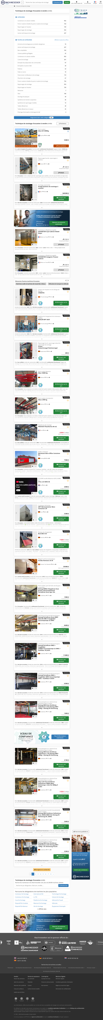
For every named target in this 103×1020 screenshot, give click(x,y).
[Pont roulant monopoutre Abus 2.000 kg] (26, 405)
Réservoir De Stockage (40, 903)
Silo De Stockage (38, 906)
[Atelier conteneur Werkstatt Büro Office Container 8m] (26, 459)
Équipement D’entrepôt (58, 906)
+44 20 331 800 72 (22, 958)
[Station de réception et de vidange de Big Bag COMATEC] (26, 297)
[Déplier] (42, 154)
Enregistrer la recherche (42, 870)
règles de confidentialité (37, 1017)
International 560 (38, 894)
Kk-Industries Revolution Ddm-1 (76, 967)
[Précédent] (16, 137)
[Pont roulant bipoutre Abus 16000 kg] (26, 379)
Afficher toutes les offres (62, 40)
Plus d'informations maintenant (60, 737)
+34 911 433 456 (21, 961)
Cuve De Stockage (20, 900)
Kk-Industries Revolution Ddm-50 (42, 967)
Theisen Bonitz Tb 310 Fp (59, 967)
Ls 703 (35, 897)
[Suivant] (35, 137)
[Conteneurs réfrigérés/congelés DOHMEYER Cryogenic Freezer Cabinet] (26, 263)
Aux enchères (62, 146)
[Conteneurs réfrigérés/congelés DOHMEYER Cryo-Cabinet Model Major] (26, 237)
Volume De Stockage (58, 897)
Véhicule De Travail (57, 900)
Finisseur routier (91, 967)
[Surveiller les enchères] (68, 131)
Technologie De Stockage (59, 894)
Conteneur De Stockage (22, 894)
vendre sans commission (80, 870)
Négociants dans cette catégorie (41, 117)
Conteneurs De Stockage (22, 897)
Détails (62, 173)
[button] (100, 2)
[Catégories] (22, 2)
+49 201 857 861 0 (47, 958)
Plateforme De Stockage (40, 900)
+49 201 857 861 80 (72, 958)
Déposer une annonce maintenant (58, 223)
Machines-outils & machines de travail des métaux (31, 284)
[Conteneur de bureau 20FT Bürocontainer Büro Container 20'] (26, 513)
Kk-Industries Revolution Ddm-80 (51, 971)
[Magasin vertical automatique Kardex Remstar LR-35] (26, 566)
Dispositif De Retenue (21, 906)
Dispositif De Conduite (21, 903)
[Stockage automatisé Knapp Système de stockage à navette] (26, 192)
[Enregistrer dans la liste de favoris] (68, 160)
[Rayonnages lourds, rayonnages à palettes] (26, 165)
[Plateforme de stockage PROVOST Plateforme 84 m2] (26, 432)
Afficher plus (42, 909)
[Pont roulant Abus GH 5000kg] (26, 137)
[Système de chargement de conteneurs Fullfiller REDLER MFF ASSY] (26, 324)
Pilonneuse (10, 967)
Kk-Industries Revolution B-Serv (24, 967)
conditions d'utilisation (53, 1017)
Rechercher (58, 2)
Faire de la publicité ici (81, 831)
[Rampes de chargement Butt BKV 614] (26, 539)
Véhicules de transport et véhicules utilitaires (62, 284)
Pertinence (63, 123)
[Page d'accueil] (14, 6)
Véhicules (54, 903)
